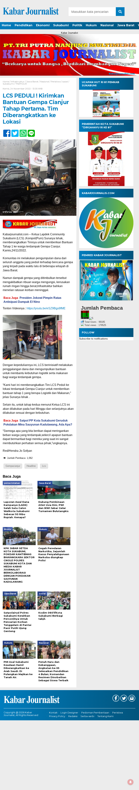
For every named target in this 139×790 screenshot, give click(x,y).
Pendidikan (23, 25)
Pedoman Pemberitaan (95, 712)
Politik (77, 25)
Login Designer (69, 712)
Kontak (53, 712)
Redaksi (72, 716)
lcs (44, 466)
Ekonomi (43, 25)
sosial (65, 81)
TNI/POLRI (21, 83)
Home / (7, 81)
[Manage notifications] (130, 782)
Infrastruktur (17, 81)
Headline (31, 466)
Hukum (91, 25)
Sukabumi (61, 25)
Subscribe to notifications (93, 338)
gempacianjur (13, 466)
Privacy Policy (57, 716)
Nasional (107, 25)
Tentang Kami (105, 716)
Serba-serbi (87, 716)
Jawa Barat (125, 25)
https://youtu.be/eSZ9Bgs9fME (46, 308)
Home (6, 25)
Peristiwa (56, 81)
